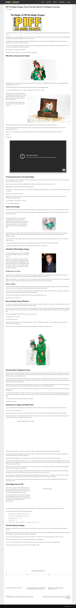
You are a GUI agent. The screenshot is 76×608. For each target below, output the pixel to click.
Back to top (67, 606)
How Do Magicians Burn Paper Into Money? (14, 587)
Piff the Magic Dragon (15, 203)
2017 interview (11, 542)
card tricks (29, 460)
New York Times (12, 245)
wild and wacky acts (31, 45)
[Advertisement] (38, 557)
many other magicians (14, 258)
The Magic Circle (14, 266)
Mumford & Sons (64, 393)
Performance (9, 9)
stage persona (48, 322)
